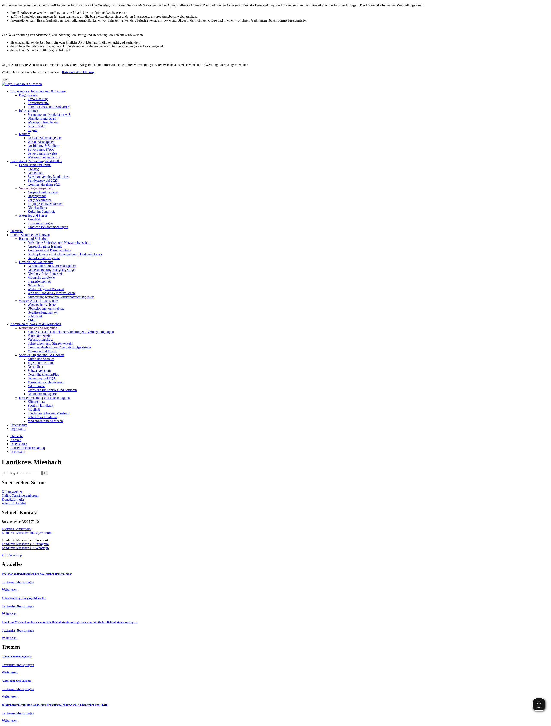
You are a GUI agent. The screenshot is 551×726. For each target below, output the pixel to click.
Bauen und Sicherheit (33, 238)
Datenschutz (18, 425)
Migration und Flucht (42, 351)
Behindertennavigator (42, 394)
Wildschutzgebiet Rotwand (46, 289)
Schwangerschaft (39, 370)
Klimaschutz (36, 401)
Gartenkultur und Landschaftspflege (52, 266)
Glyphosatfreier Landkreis (45, 273)
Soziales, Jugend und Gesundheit (41, 355)
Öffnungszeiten (12, 491)
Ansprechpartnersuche (43, 192)
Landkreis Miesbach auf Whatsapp (25, 548)
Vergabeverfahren (40, 200)
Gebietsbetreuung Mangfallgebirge (51, 270)
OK (5, 79)
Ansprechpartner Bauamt (45, 246)
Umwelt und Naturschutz (36, 262)
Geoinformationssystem (44, 258)
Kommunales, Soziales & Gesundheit (35, 324)
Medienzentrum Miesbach (45, 421)
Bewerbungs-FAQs (41, 149)
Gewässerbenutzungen (43, 312)
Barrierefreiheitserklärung (27, 448)
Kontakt (15, 440)
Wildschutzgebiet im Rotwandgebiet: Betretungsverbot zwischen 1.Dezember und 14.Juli (55, 704)
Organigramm (37, 196)
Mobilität (34, 409)
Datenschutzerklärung (78, 72)
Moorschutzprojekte (41, 277)
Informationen (28, 110)
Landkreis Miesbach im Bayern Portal (27, 533)
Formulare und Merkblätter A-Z (49, 114)
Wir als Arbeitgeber (41, 142)
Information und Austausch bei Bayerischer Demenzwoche (37, 573)
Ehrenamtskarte (38, 103)
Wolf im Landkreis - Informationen (51, 293)
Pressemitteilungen (40, 223)
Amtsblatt (34, 219)
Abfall (32, 320)
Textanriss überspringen (18, 582)
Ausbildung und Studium (16, 680)
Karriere (24, 134)
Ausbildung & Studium (43, 145)
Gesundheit (35, 366)
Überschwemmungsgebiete (46, 308)
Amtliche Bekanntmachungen (48, 227)
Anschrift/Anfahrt (14, 503)
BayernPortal (36, 126)
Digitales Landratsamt (42, 118)
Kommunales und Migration (38, 328)
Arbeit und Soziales (41, 359)
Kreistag (33, 169)
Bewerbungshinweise (42, 153)
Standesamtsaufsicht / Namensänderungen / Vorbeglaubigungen (71, 332)
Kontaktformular (13, 499)
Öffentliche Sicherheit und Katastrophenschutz (59, 242)
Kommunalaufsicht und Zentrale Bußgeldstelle (59, 347)
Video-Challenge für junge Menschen (24, 598)
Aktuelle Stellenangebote (45, 138)
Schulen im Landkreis (42, 417)
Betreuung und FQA (42, 378)
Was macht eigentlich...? (44, 157)
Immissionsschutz (39, 281)
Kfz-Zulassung (38, 99)
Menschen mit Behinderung (46, 382)
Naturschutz (36, 285)
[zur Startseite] (22, 84)
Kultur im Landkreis (41, 211)
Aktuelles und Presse (33, 215)
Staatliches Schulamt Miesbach (49, 413)
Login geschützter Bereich (45, 204)
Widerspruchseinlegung (43, 122)
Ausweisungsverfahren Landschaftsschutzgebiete (61, 297)
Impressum (17, 429)
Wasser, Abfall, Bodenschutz (38, 301)
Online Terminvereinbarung (20, 495)
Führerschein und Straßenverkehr (50, 343)
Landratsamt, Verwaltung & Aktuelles (36, 161)
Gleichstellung (37, 207)
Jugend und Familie (41, 363)
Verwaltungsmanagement (36, 188)
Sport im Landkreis (41, 405)
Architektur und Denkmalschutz (49, 250)
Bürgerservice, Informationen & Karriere (38, 91)
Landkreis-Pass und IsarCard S (49, 107)
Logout (32, 130)
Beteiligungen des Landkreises (48, 176)
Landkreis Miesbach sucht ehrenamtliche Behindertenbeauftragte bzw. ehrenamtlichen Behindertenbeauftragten (69, 622)
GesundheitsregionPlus (43, 374)
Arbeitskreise (36, 386)
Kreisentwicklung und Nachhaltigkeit (44, 398)
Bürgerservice (28, 95)
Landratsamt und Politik (35, 165)
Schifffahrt (35, 316)
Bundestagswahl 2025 (43, 180)
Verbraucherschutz (40, 339)
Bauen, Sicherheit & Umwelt (30, 235)
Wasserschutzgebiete (42, 304)
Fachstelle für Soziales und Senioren (52, 390)
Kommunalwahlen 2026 (44, 184)
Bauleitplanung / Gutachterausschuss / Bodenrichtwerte (65, 254)
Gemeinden (35, 173)
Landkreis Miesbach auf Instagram (25, 544)
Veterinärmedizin (39, 335)
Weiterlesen (9, 589)
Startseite (16, 231)
